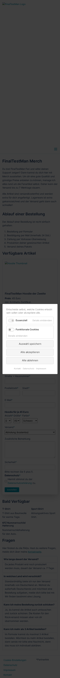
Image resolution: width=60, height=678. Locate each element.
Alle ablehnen (30, 360)
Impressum (41, 368)
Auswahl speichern (30, 343)
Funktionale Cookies (27, 329)
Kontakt (17, 368)
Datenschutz (28, 368)
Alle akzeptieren (30, 352)
